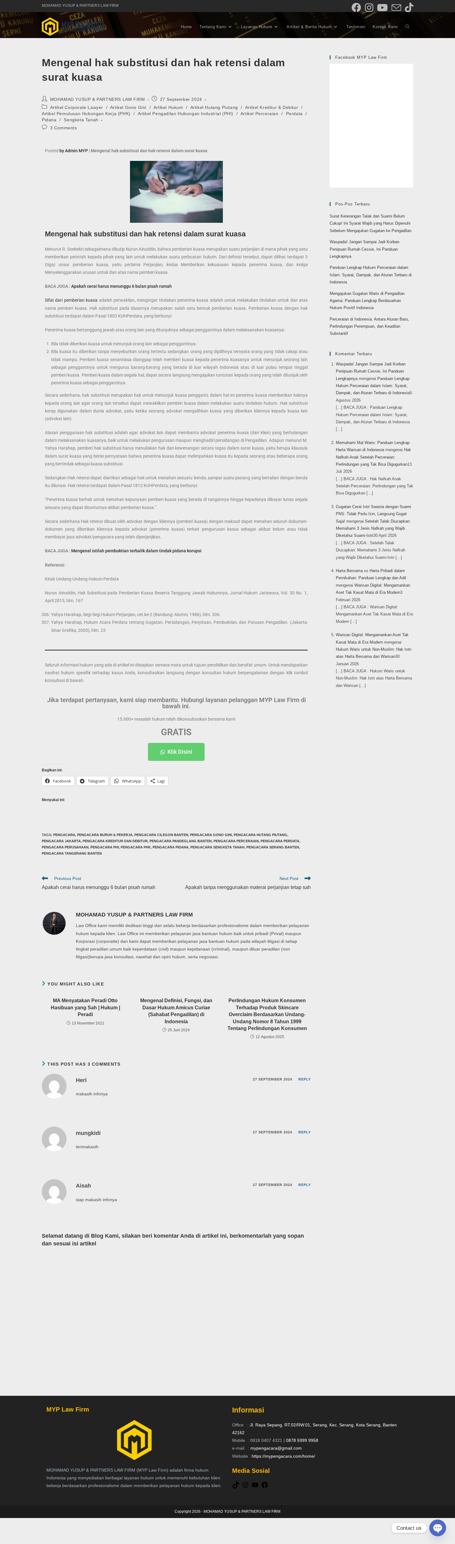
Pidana (49, 119)
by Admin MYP (73, 150)
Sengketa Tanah (81, 119)
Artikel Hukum (168, 107)
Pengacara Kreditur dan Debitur (115, 841)
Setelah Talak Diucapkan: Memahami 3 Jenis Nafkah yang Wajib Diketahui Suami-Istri (373, 528)
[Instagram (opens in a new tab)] (369, 7)
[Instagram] (245, 1487)
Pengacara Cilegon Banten (161, 835)
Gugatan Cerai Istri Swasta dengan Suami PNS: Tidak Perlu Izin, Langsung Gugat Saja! (373, 514)
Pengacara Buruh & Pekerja (104, 835)
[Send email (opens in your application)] (396, 7)
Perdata (294, 113)
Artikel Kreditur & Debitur (271, 107)
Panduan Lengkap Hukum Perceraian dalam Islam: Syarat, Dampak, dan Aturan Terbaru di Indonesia (371, 274)
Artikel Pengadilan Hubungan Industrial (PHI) (185, 113)
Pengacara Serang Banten (272, 847)
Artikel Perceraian (259, 113)
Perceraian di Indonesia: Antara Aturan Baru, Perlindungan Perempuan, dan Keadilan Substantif (369, 326)
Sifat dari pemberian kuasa (71, 300)
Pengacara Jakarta (61, 841)
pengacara (64, 835)
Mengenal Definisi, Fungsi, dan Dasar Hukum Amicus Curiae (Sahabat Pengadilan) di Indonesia (176, 1011)
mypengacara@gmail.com (276, 1448)
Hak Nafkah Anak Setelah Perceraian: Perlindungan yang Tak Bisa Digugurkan (373, 457)
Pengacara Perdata (280, 841)
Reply (304, 1079)
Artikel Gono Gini (128, 107)
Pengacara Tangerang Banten (72, 853)
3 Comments (63, 127)
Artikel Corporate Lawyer (76, 107)
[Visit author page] (54, 923)
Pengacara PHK (136, 847)
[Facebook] (264, 1487)
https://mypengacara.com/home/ (283, 1456)
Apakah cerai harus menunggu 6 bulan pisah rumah (121, 286)
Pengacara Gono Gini (211, 835)
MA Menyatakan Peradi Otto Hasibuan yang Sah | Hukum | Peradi (85, 1007)
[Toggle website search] (407, 27)
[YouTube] (255, 1487)
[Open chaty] (437, 1528)
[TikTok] (236, 1487)
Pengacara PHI (104, 847)
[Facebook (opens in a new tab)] (356, 7)
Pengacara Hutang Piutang (260, 835)
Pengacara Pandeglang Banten (181, 841)
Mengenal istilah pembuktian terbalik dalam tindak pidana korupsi (136, 550)
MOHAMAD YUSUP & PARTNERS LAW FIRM (97, 99)
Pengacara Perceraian (236, 841)
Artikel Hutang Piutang (214, 107)
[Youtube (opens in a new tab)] (382, 7)
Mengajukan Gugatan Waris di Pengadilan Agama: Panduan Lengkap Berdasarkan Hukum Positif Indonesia (367, 300)
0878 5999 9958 (302, 1440)
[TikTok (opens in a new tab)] (408, 7)
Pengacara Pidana (170, 847)
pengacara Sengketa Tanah (217, 847)
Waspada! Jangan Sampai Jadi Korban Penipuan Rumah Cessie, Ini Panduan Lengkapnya (364, 249)
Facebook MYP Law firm (361, 57)
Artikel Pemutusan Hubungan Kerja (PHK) (86, 113)
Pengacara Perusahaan (65, 847)
